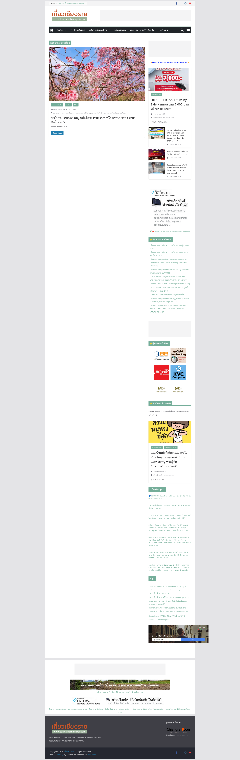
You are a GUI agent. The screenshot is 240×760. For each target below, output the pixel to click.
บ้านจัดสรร (177, 597)
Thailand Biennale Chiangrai (175, 586)
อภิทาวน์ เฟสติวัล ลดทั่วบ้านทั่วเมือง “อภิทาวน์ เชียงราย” (177, 152)
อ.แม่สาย (160, 611)
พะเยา (163, 601)
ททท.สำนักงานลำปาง (158, 593)
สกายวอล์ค (151, 604)
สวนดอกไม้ (160, 604)
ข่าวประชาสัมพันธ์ (77, 30)
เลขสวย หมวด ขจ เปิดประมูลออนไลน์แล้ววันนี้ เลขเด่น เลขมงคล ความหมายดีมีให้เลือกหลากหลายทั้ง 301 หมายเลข (168, 555)
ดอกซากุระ (56, 113)
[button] (65, 30)
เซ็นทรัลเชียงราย (153, 616)
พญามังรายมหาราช (154, 601)
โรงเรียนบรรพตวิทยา (119, 113)
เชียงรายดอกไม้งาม (182, 611)
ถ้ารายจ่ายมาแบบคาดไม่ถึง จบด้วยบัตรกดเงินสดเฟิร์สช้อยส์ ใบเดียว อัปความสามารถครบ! (177, 169)
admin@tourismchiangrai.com (163, 118)
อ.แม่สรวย (151, 611)
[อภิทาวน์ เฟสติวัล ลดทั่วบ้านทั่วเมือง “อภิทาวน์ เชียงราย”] (156, 155)
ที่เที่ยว (76, 105)
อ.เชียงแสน (181, 607)
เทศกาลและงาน (120, 30)
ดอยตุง (178, 590)
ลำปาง (168, 601)
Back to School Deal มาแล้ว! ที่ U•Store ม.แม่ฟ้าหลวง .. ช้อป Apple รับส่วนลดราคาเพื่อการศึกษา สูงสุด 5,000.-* (176, 135)
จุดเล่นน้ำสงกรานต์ (169, 590)
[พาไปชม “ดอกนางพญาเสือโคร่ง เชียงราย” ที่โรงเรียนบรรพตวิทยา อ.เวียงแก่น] (97, 74)
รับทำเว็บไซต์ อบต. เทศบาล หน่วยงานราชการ (172, 231)
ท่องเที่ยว (60, 30)
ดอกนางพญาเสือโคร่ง (83, 113)
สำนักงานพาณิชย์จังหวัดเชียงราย (161, 607)
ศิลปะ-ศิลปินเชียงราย (179, 601)
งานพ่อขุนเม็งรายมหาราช (155, 590)
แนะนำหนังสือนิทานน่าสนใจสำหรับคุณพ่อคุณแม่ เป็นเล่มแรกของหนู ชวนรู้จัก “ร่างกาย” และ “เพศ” (169, 459)
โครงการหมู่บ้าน (163, 620)
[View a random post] (188, 30)
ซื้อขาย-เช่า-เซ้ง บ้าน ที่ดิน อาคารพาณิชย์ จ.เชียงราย (120, 692)
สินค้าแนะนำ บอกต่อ (170, 447)
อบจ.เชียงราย (170, 611)
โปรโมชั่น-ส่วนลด (156, 94)
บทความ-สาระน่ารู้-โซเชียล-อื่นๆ (142, 30)
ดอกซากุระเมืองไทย (68, 113)
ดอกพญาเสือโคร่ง (96, 113)
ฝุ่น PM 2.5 (185, 597)
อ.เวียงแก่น (107, 113)
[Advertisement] (145, 15)
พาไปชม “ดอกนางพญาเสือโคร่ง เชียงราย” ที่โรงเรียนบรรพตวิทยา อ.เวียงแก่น (93, 120)
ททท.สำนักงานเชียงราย (160, 597)
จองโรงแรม (163, 30)
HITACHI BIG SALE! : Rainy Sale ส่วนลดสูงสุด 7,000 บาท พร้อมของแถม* (170, 104)
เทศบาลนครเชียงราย (172, 615)
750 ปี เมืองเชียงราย (156, 586)
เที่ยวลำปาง (152, 620)
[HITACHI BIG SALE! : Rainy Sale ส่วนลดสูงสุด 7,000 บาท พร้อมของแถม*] (169, 79)
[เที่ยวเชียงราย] (52, 30)
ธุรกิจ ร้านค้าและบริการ (98, 30)
